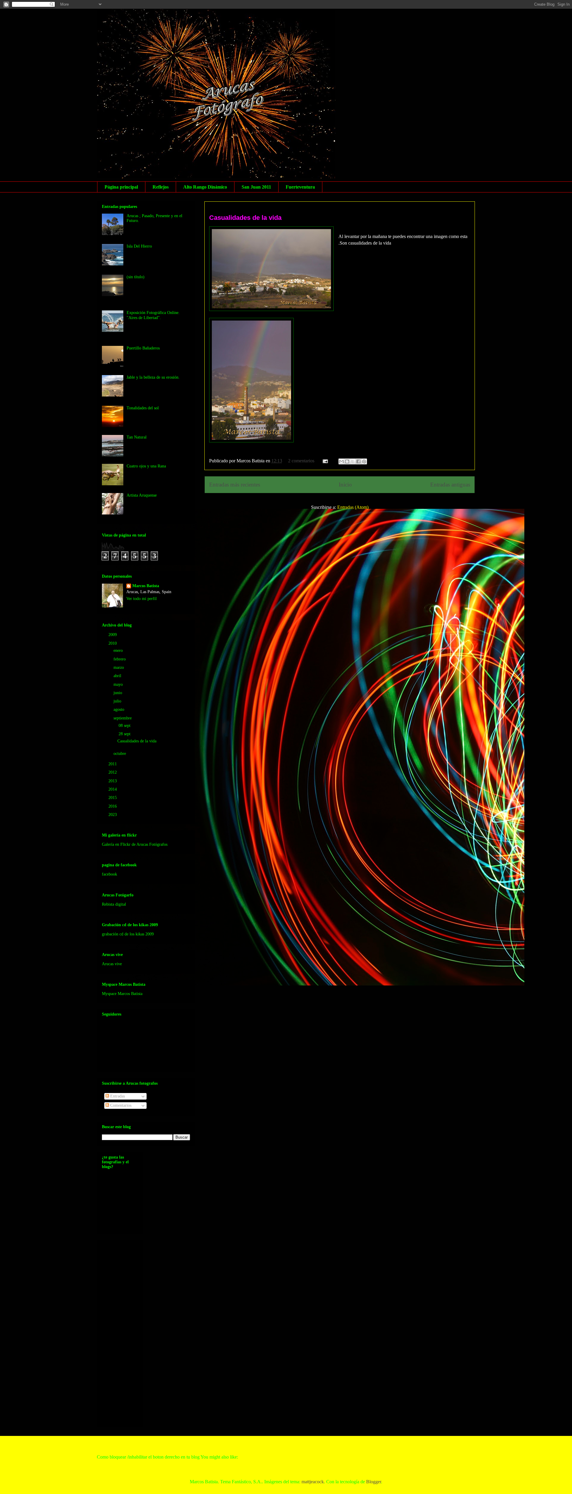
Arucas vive (112, 964)
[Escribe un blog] (347, 461)
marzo (119, 667)
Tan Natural (137, 437)
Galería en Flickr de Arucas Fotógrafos (134, 844)
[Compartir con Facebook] (358, 461)
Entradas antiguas (450, 484)
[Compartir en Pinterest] (364, 461)
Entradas (117, 1096)
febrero (120, 659)
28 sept (125, 734)
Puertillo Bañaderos (143, 348)
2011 (113, 764)
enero (119, 650)
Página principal (121, 186)
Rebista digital (114, 904)
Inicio (345, 484)
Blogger (373, 1481)
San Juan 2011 (256, 186)
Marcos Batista (145, 586)
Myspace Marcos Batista (122, 993)
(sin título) (135, 277)
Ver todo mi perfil (141, 598)
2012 (113, 772)
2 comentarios (301, 460)
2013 (113, 781)
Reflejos (161, 186)
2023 (113, 814)
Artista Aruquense (142, 495)
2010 (113, 643)
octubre (120, 753)
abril (118, 676)
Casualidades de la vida (245, 217)
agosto (119, 709)
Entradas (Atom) (353, 507)
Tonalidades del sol (143, 408)
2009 (113, 634)
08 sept (125, 725)
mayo (119, 684)
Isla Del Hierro (139, 246)
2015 (113, 797)
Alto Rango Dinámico (205, 186)
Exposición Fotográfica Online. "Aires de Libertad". (153, 315)
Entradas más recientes (234, 484)
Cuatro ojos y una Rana (146, 466)
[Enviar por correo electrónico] (341, 461)
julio (118, 701)
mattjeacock (312, 1481)
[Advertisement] (126, 1331)
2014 (113, 789)
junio (118, 693)
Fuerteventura (300, 186)
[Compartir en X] (353, 461)
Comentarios (120, 1105)
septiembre (123, 718)
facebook (109, 874)
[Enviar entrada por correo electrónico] (324, 460)
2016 (113, 806)
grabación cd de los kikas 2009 (128, 934)
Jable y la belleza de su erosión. (153, 377)
